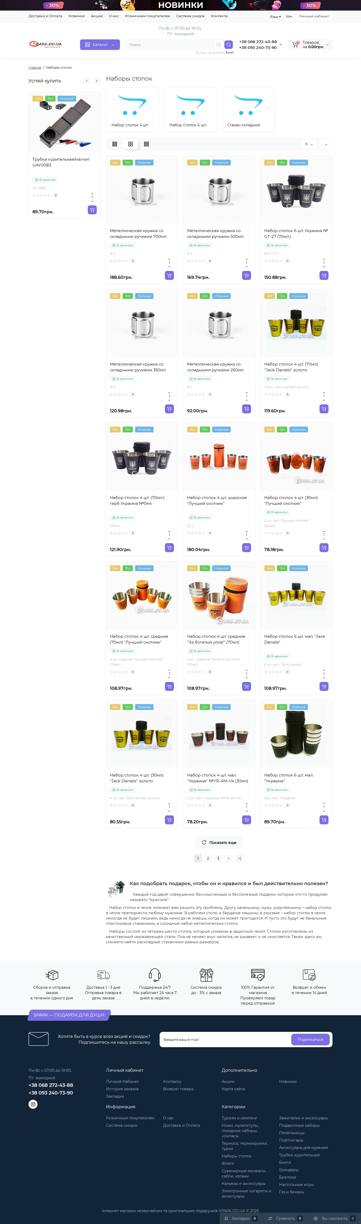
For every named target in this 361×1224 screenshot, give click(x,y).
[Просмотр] (53, 151)
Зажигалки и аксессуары (303, 1118)
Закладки (115, 1096)
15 (307, 144)
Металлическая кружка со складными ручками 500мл (215, 233)
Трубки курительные (299, 1155)
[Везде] (218, 44)
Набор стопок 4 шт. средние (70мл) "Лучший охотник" (139, 639)
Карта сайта (233, 1089)
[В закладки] (76, 151)
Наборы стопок (237, 1156)
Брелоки (287, 1177)
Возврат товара (178, 1089)
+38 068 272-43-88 (258, 41)
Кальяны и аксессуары (244, 1183)
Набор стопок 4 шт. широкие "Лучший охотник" (217, 500)
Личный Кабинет (122, 1081)
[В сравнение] (64, 151)
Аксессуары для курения (303, 1147)
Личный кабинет (314, 16)
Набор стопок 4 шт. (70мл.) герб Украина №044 (137, 500)
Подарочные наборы (299, 1125)
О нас (114, 16)
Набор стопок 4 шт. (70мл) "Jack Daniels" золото (291, 367)
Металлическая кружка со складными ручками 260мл (215, 367)
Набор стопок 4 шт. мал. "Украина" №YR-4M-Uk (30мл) (217, 778)
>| (239, 858)
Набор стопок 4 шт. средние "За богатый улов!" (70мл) (216, 639)
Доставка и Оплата (45, 16)
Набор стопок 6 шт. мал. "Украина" (288, 778)
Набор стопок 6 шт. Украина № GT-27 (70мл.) (296, 233)
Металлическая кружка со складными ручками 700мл (138, 233)
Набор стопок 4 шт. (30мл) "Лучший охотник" (291, 500)
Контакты (219, 16)
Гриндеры (289, 1169)
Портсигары (291, 1140)
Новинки (76, 16)
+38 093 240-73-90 (258, 47)
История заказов (122, 1089)
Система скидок (190, 16)
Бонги (285, 1162)
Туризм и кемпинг (239, 1118)
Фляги (228, 1163)
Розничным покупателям (147, 16)
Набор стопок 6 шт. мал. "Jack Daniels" (294, 639)
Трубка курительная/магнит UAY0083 (61, 162)
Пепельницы (291, 1132)
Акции (97, 16)
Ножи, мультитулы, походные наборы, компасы (240, 1130)
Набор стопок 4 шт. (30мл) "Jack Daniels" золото (137, 778)
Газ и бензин (291, 1192)
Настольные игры (296, 1184)
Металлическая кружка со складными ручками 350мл (138, 367)
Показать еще (223, 842)
